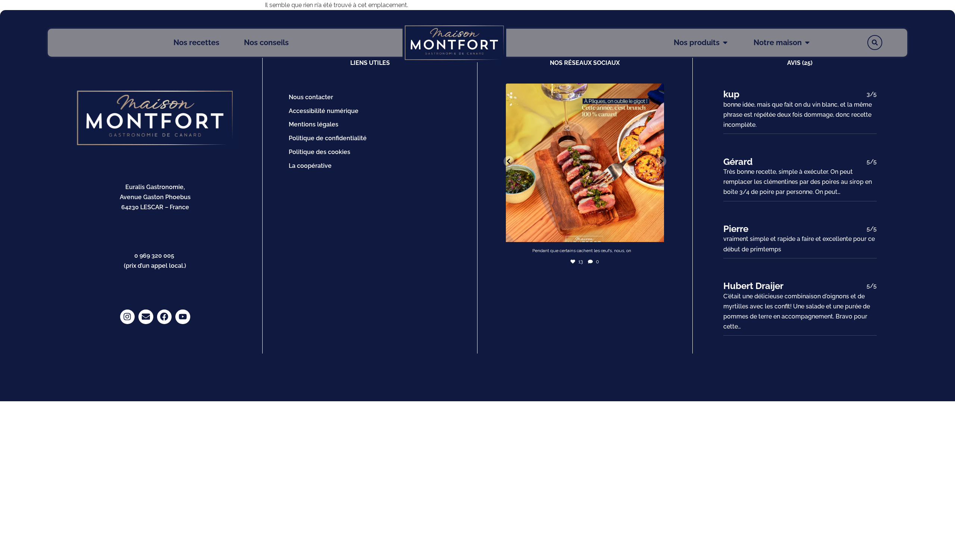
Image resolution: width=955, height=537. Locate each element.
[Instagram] (127, 317)
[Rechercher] (874, 42)
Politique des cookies (319, 152)
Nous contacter (311, 97)
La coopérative (310, 165)
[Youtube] (182, 317)
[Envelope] (145, 317)
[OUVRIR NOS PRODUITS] (725, 42)
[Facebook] (164, 317)
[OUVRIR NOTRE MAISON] (807, 42)
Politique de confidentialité (328, 138)
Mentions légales (313, 124)
